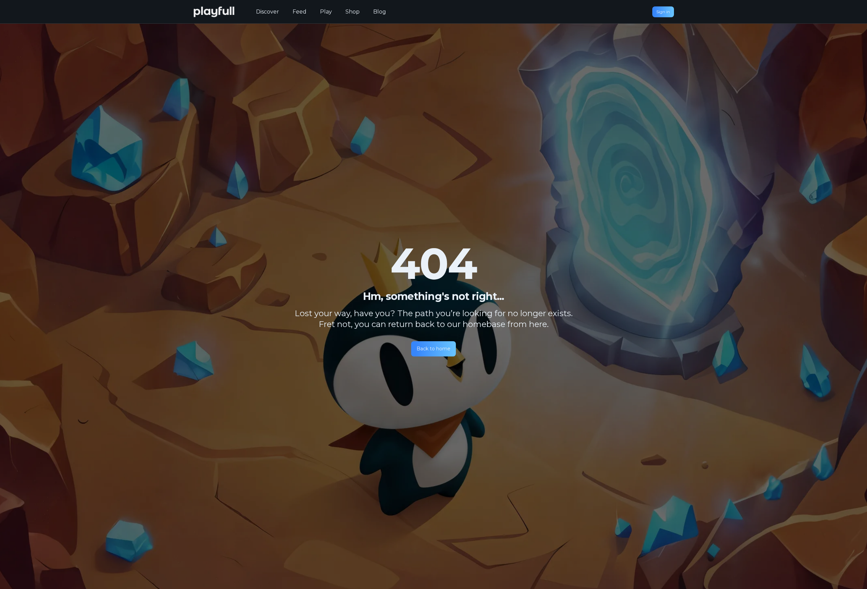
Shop (352, 11)
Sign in (663, 11)
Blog (379, 11)
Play (326, 11)
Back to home (433, 349)
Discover (267, 11)
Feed (299, 11)
